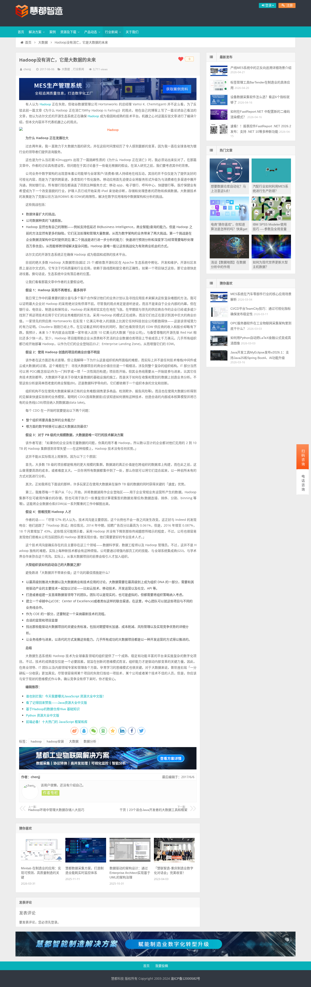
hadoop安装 (55, 741)
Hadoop (45, 104)
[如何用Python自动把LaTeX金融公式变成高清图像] (219, 341)
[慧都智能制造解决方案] (155, 955)
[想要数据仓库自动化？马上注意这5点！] (229, 181)
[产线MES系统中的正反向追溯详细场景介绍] (219, 71)
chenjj (27, 69)
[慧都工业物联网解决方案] (107, 768)
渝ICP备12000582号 (185, 978)
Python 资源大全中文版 (42, 715)
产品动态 (90, 32)
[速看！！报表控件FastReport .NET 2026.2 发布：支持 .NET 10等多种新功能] (219, 129)
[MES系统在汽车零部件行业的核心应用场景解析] (219, 297)
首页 (21, 32)
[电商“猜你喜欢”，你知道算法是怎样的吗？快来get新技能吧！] (229, 219)
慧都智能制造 (45, 13)
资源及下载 (68, 32)
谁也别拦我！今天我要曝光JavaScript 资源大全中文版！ (66, 696)
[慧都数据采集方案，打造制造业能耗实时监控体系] (85, 861)
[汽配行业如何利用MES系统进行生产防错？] (271, 181)
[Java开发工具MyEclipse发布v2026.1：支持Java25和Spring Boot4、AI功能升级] (219, 355)
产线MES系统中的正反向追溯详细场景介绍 (260, 68)
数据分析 (90, 741)
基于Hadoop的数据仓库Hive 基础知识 (53, 709)
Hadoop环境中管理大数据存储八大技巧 (56, 809)
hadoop (36, 741)
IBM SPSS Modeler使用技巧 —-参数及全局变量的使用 (270, 229)
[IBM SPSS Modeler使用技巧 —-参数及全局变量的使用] (271, 219)
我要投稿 (161, 966)
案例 (52, 32)
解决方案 (35, 32)
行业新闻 (111, 32)
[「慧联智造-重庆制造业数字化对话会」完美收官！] (174, 861)
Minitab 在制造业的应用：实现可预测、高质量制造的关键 (41, 872)
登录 (54, 922)
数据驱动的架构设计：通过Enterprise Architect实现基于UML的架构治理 (130, 872)
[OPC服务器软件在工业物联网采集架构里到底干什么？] (219, 326)
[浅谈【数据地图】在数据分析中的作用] (229, 257)
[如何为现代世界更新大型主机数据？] (271, 257)
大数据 (43, 42)
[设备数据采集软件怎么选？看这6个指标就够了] (219, 100)
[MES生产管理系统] (107, 89)
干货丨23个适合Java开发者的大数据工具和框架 (153, 809)
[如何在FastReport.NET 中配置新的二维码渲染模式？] (219, 114)
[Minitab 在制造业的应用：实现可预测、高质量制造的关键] (41, 861)
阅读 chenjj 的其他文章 (50, 793)
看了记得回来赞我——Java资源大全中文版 (56, 702)
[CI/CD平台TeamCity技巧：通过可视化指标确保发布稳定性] (219, 311)
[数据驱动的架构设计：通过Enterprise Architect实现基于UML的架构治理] (130, 861)
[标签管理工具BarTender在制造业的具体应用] (219, 85)
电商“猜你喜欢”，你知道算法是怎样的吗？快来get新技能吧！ (229, 229)
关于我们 (132, 32)
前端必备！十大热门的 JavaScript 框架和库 (56, 722)
